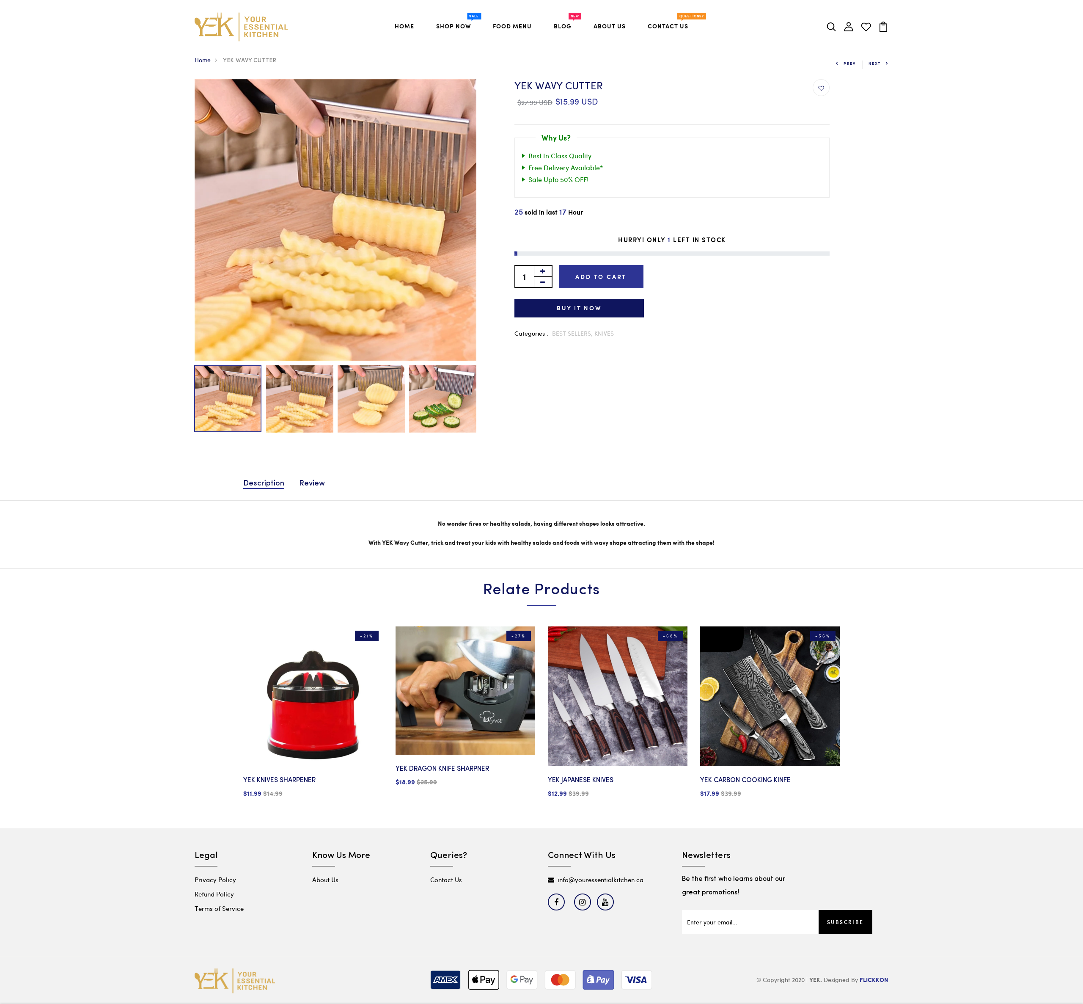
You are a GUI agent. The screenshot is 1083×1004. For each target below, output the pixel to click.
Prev (850, 63)
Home (203, 60)
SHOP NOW (455, 24)
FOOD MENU (512, 26)
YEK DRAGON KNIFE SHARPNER (442, 769)
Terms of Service (219, 908)
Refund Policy (214, 894)
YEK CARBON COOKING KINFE (745, 780)
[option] (335, 220)
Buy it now (579, 307)
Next (875, 63)
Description (263, 484)
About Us (325, 879)
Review (312, 484)
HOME (404, 26)
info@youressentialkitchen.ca (600, 879)
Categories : (531, 333)
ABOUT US (610, 26)
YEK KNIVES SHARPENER (279, 780)
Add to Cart (601, 276)
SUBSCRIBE (845, 922)
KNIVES (604, 333)
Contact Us (446, 879)
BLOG (564, 24)
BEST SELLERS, (573, 333)
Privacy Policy (215, 879)
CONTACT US (670, 24)
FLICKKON (874, 980)
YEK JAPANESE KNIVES (580, 780)
